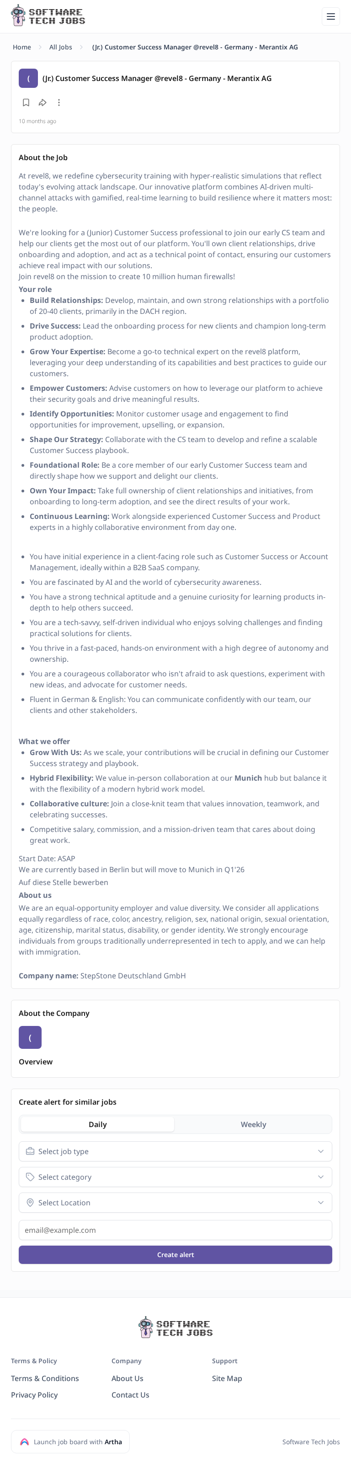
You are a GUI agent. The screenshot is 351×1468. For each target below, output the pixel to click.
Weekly (253, 1124)
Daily (98, 1124)
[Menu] (331, 16)
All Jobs (60, 47)
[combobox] (175, 1151)
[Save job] (26, 102)
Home (22, 47)
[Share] (42, 102)
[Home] (48, 15)
